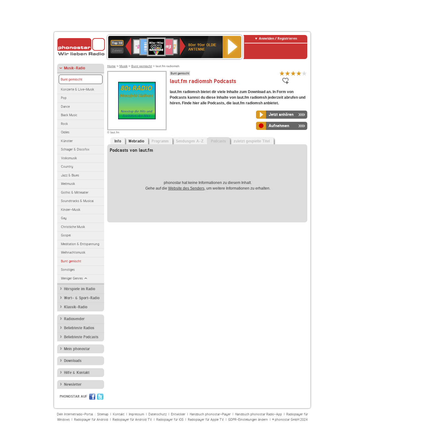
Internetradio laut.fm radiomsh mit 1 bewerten (282, 73)
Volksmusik (69, 158)
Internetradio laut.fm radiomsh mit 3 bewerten (293, 73)
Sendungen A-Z (189, 141)
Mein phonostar (77, 349)
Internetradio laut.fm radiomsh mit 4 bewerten (299, 73)
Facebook (92, 397)
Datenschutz (157, 414)
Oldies (65, 132)
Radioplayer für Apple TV (206, 420)
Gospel (66, 235)
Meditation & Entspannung (80, 244)
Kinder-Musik (70, 210)
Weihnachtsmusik (73, 252)
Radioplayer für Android (91, 420)
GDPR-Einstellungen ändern (248, 420)
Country (67, 167)
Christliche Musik (73, 227)
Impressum (136, 414)
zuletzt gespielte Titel (252, 141)
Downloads (73, 361)
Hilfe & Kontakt (76, 372)
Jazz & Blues (70, 175)
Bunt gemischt (71, 79)
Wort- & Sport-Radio (81, 298)
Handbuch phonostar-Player (210, 414)
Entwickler (178, 414)
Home (111, 66)
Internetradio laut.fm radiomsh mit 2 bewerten (287, 73)
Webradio (136, 141)
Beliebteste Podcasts (81, 337)
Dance (65, 107)
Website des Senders (186, 188)
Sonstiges (68, 270)
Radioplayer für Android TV (132, 420)
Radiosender (74, 319)
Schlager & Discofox (75, 149)
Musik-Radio (74, 68)
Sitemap (102, 414)
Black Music (69, 115)
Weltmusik (68, 184)
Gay (64, 218)
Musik (123, 66)
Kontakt (118, 414)
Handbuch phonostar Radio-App (258, 414)
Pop (64, 98)
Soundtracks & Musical (77, 201)
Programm (160, 141)
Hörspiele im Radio (79, 289)
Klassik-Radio (75, 307)
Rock (64, 124)
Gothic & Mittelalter (74, 193)
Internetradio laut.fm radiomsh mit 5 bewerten (304, 73)
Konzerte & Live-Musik (77, 89)
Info (117, 141)
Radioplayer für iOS (169, 420)
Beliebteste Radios (79, 328)
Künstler (67, 141)
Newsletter (73, 384)
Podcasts (218, 141)
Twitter (100, 397)
